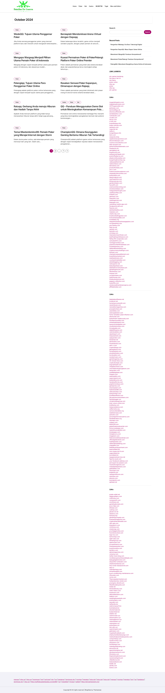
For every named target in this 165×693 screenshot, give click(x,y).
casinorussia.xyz (114, 615)
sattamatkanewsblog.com (117, 248)
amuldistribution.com (116, 353)
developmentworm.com (117, 652)
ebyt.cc (111, 567)
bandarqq (61, 679)
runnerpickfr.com (114, 500)
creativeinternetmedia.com (118, 521)
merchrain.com (114, 470)
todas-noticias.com (115, 125)
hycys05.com (113, 185)
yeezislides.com (114, 311)
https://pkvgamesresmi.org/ (90, 682)
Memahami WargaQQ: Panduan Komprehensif (126, 54)
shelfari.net (113, 614)
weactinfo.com (114, 198)
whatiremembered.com (116, 564)
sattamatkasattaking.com (117, 443)
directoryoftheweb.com (117, 112)
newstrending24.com (116, 658)
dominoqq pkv (70, 679)
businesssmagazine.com (117, 519)
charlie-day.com (114, 214)
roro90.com (113, 117)
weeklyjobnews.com (116, 258)
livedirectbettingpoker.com (118, 216)
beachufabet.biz (114, 449)
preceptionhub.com (115, 309)
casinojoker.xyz (114, 623)
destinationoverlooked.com (118, 268)
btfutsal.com (113, 508)
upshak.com (113, 229)
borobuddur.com (114, 355)
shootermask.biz (114, 610)
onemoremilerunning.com (117, 187)
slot (42, 679)
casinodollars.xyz (115, 621)
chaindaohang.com (115, 569)
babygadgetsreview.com (117, 560)
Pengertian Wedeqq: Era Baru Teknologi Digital (126, 44)
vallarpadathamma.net (116, 162)
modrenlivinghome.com (117, 465)
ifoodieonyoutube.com (116, 320)
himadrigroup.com (115, 540)
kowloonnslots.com (115, 548)
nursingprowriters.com (116, 243)
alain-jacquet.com (115, 144)
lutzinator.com (114, 420)
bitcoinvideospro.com (116, 141)
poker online (113, 82)
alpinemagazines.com (116, 552)
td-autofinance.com (115, 544)
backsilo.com (113, 231)
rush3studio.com (114, 116)
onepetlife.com (114, 445)
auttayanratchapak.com (117, 154)
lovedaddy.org (114, 219)
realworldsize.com (115, 164)
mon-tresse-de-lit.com (116, 451)
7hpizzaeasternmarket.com (118, 579)
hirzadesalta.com (114, 328)
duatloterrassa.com (115, 413)
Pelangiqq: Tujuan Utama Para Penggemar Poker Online (30, 84)
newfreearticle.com (115, 179)
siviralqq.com (113, 233)
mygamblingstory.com (116, 102)
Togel (106, 6)
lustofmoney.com (115, 277)
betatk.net (112, 664)
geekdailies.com (114, 468)
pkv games (113, 90)
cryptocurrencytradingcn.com (119, 250)
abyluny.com (113, 478)
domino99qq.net (114, 110)
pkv (52, 679)
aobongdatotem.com (116, 313)
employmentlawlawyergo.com (119, 635)
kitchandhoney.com (115, 589)
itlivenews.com (114, 654)
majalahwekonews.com (117, 104)
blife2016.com (114, 424)
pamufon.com (113, 415)
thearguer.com (114, 202)
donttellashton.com (115, 114)
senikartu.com (114, 127)
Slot (85, 6)
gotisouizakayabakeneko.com (119, 146)
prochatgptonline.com (116, 531)
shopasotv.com (114, 642)
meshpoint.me (114, 148)
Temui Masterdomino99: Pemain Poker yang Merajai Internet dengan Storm (34, 133)
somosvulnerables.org (116, 411)
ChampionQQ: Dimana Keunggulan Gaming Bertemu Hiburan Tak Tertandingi (82, 133)
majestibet (65, 682)
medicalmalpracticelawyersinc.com (120, 637)
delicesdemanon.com (116, 594)
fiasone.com (113, 208)
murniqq (79, 679)
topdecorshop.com (115, 640)
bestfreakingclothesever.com (118, 237)
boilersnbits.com (114, 175)
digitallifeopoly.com (115, 330)
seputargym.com (114, 334)
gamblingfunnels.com (116, 504)
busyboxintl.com (114, 152)
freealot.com (113, 374)
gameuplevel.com (115, 349)
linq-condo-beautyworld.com (118, 565)
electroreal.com (114, 316)
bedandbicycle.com (115, 380)
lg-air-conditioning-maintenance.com (121, 573)
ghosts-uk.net (113, 512)
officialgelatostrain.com (117, 440)
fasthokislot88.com (115, 390)
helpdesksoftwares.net (116, 299)
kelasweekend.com (115, 662)
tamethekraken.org (115, 418)
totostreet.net (113, 340)
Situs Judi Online (115, 6)
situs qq (111, 84)
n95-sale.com (113, 523)
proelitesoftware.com (116, 395)
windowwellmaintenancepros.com (120, 285)
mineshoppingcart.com (116, 322)
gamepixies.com (114, 386)
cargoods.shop (114, 137)
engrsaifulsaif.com (115, 365)
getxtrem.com (113, 196)
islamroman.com (114, 542)
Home (74, 6)
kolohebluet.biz (114, 608)
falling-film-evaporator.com (118, 239)
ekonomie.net (113, 648)
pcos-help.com (114, 506)
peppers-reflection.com (117, 281)
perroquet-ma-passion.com (118, 463)
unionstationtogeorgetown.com (119, 368)
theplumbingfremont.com (117, 656)
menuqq (16, 679)
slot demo (112, 80)
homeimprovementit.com (117, 303)
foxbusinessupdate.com (117, 218)
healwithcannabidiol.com (117, 430)
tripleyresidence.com (116, 407)
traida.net (112, 587)
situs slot (93, 679)
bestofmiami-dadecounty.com (119, 318)
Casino (91, 6)
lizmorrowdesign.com (116, 428)
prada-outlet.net (114, 494)
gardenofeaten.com (115, 183)
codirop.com (113, 510)
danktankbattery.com (116, 210)
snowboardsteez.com (116, 189)
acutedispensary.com (116, 246)
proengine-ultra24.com (116, 583)
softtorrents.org (114, 409)
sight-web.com (114, 539)
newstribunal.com (115, 305)
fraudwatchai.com (115, 343)
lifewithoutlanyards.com (117, 585)
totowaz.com (113, 252)
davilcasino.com (114, 341)
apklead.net (113, 482)
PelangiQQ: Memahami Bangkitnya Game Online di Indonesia (131, 64)
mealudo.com (113, 212)
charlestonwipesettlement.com (119, 254)
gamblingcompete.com (116, 517)
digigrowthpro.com (115, 496)
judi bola (47, 679)
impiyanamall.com (115, 336)
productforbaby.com (116, 168)
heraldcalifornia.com (116, 382)
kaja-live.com (113, 535)
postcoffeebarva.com (116, 156)
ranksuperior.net (114, 264)
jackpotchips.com (115, 393)
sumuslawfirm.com (115, 241)
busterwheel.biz (114, 612)
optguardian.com (114, 338)
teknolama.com (114, 166)
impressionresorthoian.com (118, 235)
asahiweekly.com (114, 376)
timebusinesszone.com (116, 279)
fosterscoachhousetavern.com (119, 171)
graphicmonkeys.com (116, 384)
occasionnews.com (115, 275)
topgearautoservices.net (117, 457)
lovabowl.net (113, 301)
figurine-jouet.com (115, 459)
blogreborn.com (114, 525)
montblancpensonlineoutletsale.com (121, 558)
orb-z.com (112, 169)
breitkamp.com (114, 405)
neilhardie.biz (113, 604)
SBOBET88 (99, 6)
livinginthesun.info (115, 133)
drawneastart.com (115, 388)
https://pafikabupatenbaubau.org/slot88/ (44, 682)
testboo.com (113, 596)
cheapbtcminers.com (116, 366)
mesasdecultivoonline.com (118, 173)
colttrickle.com (114, 498)
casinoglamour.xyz (115, 619)
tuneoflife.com (114, 283)
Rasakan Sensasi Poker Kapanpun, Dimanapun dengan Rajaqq (79, 84)
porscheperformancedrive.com (119, 417)
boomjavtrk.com (114, 480)
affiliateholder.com (115, 287)
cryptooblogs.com (115, 347)
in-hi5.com (112, 121)
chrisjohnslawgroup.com (117, 401)
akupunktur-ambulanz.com (118, 562)
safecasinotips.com (115, 392)
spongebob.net (114, 150)
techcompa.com (114, 537)
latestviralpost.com (115, 177)
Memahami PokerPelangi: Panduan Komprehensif (127, 59)
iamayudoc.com (114, 370)
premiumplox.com (115, 600)
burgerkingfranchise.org (117, 160)
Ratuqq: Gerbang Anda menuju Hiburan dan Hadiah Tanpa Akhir (34, 108)
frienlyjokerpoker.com (116, 546)
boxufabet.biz (113, 455)
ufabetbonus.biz (114, 660)
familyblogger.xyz (115, 399)
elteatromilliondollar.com (117, 158)
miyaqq (72, 682)
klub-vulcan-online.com (117, 403)
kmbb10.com (113, 194)
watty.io (111, 131)
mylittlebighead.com (116, 372)
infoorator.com (114, 575)
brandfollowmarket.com (117, 256)
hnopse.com (113, 273)
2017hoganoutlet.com (116, 106)
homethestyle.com (115, 351)
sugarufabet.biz (114, 453)
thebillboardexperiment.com (118, 447)
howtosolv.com (114, 592)
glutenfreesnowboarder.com (118, 426)
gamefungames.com (116, 359)
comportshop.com (115, 639)
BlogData (88, 690)
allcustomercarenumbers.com (119, 397)
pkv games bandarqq (116, 76)
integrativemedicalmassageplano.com (121, 221)
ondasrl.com (113, 422)
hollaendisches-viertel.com (118, 581)
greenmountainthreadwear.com (119, 244)
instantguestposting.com (117, 646)
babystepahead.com (116, 266)
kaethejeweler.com (115, 442)
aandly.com (113, 665)
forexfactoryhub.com (116, 533)
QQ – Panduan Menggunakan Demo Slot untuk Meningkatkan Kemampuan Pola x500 (82, 109)
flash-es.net (113, 227)
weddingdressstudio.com (117, 598)
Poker (80, 6)
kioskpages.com (114, 432)
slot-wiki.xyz (113, 627)
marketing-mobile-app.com (118, 204)
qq (56, 679)
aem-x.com (113, 345)
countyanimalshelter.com (117, 260)
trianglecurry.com (115, 434)
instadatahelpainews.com (117, 467)
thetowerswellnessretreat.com (119, 438)
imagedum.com (114, 436)
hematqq (86, 679)
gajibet (78, 682)
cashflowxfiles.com (115, 193)
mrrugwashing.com (115, 223)
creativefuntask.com (116, 363)
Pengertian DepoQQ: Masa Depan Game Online (126, 49)
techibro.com (113, 550)
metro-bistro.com (115, 590)
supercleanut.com (115, 378)
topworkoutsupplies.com (117, 324)
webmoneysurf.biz (115, 606)
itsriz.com (112, 135)
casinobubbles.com (115, 332)
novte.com (112, 577)
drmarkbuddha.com (115, 571)
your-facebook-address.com (118, 461)
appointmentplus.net (116, 650)
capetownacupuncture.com (118, 139)
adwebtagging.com (115, 262)
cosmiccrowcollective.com (118, 142)
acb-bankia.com (114, 225)
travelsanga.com (114, 644)
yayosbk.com (113, 602)
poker (111, 86)
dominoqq (36, 679)
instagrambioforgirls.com (117, 191)
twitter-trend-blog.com (116, 556)
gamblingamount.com (116, 269)
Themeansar (97, 690)
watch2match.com (115, 629)
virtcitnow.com (114, 527)
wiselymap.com (114, 529)
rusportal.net (113, 129)
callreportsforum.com (116, 474)
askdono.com (113, 514)
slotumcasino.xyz (115, 617)
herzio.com (113, 119)
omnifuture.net (114, 502)
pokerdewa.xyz (114, 625)
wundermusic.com (115, 357)
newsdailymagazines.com (117, 307)
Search (112, 28)
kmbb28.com (113, 472)
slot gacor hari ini (115, 78)
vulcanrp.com (113, 554)
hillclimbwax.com (115, 271)
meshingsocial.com (115, 200)
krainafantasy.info (115, 123)
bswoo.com (113, 667)
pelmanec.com (114, 108)
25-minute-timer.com (116, 361)
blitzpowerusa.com (115, 181)
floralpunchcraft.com (116, 206)
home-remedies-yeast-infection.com (121, 315)
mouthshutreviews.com (116, 326)
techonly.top (113, 515)
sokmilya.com (113, 476)
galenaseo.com (114, 631)
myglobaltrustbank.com (117, 633)
